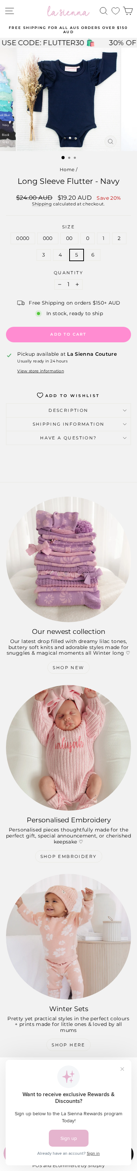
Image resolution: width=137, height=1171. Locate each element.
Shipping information (69, 424)
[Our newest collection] (68, 559)
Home (67, 169)
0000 (22, 238)
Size (68, 226)
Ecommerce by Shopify (79, 1165)
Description (68, 410)
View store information (40, 371)
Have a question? (68, 437)
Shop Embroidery (68, 856)
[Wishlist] (115, 11)
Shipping (42, 203)
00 (69, 238)
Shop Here (68, 1044)
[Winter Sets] (68, 936)
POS (37, 1165)
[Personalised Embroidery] (68, 748)
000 (48, 238)
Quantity (68, 272)
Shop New (68, 667)
